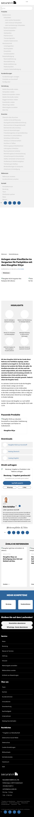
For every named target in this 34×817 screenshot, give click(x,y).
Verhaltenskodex (7, 757)
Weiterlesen (6, 273)
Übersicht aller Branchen (10, 117)
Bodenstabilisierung (10, 64)
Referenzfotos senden (9, 670)
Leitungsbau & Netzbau (11, 148)
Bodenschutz (6, 15)
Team (4, 687)
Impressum (5, 762)
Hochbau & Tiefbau (10, 143)
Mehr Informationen (17, 240)
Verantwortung (6, 706)
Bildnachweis (6, 752)
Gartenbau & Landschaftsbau (13, 135)
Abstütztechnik (7, 43)
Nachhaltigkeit (6, 711)
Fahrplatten (7, 18)
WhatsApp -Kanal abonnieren (17, 627)
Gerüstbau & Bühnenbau (11, 138)
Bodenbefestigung (8, 56)
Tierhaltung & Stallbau (11, 164)
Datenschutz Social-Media (10, 738)
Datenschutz (6, 742)
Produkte (4, 12)
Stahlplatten (8, 33)
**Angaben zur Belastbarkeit (11, 733)
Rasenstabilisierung (10, 59)
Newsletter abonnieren (17, 623)
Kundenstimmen (7, 697)
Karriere (4, 692)
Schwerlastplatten (9, 30)
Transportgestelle (9, 38)
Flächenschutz (8, 36)
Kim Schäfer (21, 269)
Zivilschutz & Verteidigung (12, 169)
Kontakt (3, 183)
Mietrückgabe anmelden (9, 666)
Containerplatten (9, 54)
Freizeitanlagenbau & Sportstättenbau (16, 133)
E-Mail (24, 487)
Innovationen (6, 702)
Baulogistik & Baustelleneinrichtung (15, 123)
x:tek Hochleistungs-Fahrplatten (15, 25)
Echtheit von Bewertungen (10, 675)
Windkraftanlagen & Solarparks (13, 167)
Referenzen (4, 173)
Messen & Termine (7, 651)
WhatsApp (10, 487)
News (4, 641)
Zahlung (4, 656)
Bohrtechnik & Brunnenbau (12, 128)
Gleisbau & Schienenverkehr (12, 141)
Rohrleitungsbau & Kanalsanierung (14, 154)
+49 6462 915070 (17, 483)
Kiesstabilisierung (9, 61)
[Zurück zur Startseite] (8, 2)
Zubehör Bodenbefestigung (12, 69)
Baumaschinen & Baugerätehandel (14, 125)
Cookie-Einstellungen (8, 747)
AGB (3, 767)
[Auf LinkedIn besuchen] (20, 506)
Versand (4, 661)
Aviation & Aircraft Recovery (12, 120)
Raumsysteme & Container (12, 151)
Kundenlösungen (6, 73)
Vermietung (4, 86)
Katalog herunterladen (9, 721)
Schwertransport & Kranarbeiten (14, 156)
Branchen (4, 114)
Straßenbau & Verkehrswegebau (14, 161)
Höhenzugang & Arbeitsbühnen (13, 146)
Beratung (5, 646)
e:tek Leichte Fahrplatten (12, 20)
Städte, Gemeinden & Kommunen (14, 159)
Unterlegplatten (9, 46)
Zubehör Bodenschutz (11, 41)
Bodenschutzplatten (10, 28)
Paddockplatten (9, 67)
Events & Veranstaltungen (12, 130)
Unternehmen (6, 716)
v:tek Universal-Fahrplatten (13, 23)
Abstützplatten (8, 49)
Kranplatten (7, 51)
